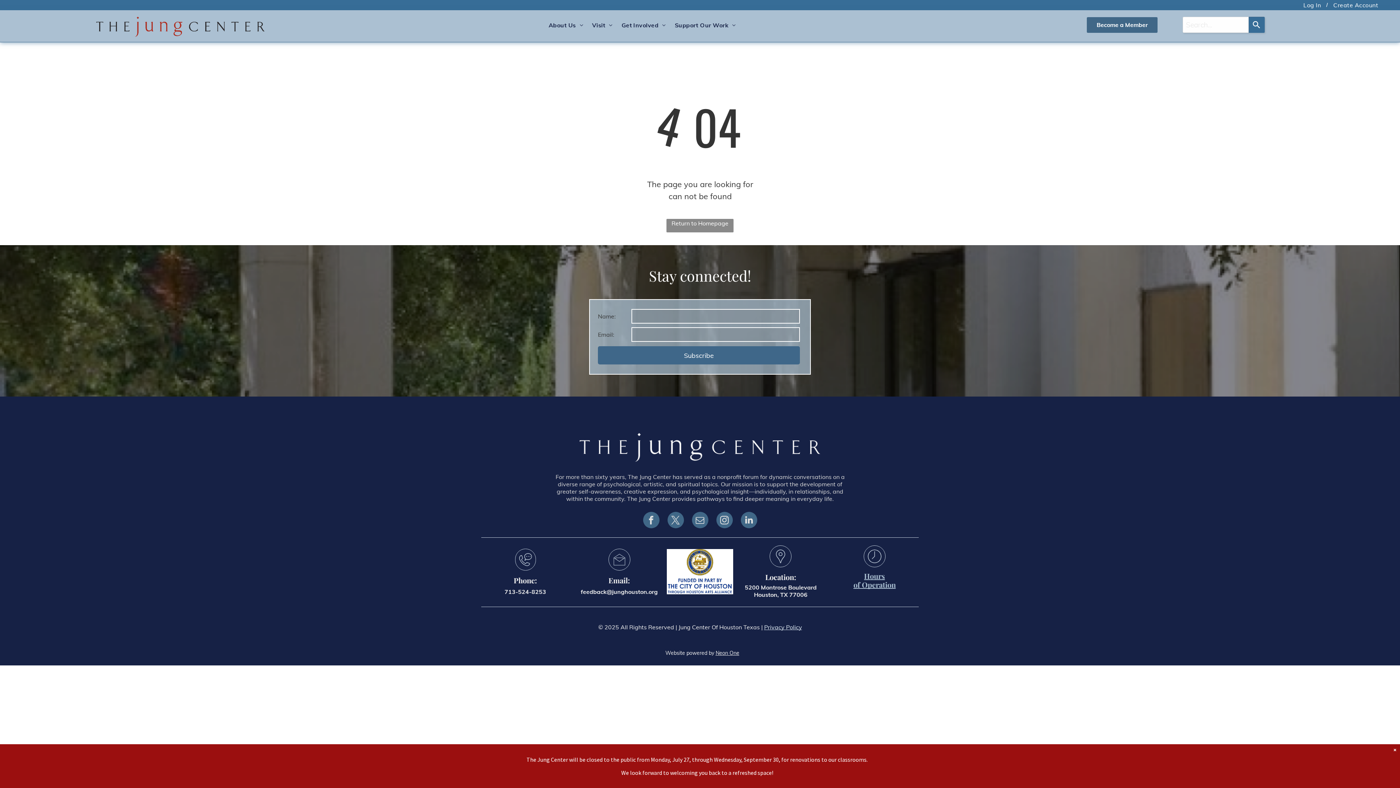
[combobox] (1216, 25)
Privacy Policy (783, 627)
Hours (874, 576)
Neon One (727, 653)
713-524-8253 (525, 591)
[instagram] (724, 521)
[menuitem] (1313, 5)
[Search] (1257, 25)
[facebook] (651, 521)
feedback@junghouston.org (619, 591)
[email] (700, 521)
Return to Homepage (700, 223)
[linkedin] (749, 521)
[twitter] (676, 521)
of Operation (874, 585)
